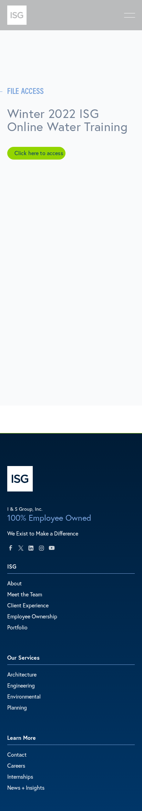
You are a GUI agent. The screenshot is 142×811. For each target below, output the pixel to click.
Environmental (24, 696)
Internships (20, 776)
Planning (17, 707)
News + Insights (25, 787)
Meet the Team (24, 594)
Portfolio (17, 627)
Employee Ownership (32, 616)
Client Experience (28, 605)
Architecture (22, 674)
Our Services (23, 657)
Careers (16, 765)
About (14, 583)
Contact (17, 754)
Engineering (21, 685)
